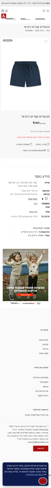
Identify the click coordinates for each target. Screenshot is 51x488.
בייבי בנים (39, 30)
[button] (47, 3)
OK (43, 481)
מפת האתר (43, 353)
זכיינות (45, 349)
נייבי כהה (33, 211)
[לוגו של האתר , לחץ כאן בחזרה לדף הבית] (40, 19)
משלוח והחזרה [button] (23, 144)
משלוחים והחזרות (40, 377)
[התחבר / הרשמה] (6, 10)
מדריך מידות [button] (41, 144)
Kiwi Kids (32, 198)
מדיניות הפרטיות (20, 433)
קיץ (29, 235)
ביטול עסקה (43, 395)
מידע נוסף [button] (42, 176)
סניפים (45, 344)
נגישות (45, 386)
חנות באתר (43, 340)
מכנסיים (29, 30)
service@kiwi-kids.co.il (38, 442)
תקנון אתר (44, 382)
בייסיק (34, 235)
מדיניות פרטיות (41, 391)
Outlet (41, 235)
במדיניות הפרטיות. (34, 474)
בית (48, 30)
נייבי (35, 203)
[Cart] (2, 10)
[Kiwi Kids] (39, 123)
